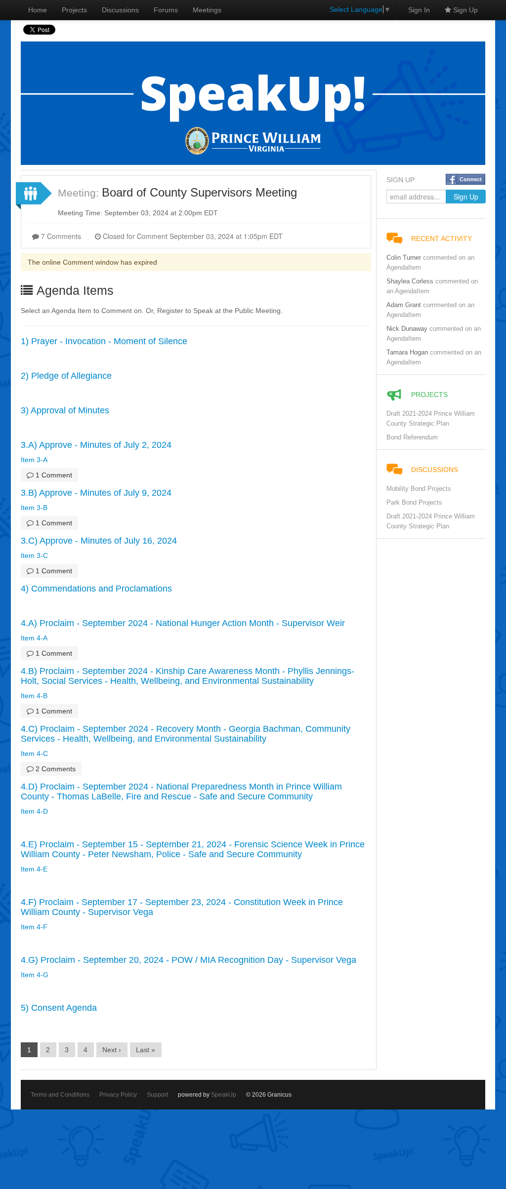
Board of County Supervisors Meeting (199, 192)
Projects (74, 10)
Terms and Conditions (60, 1094)
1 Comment (53, 475)
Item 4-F (34, 927)
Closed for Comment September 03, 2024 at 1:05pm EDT (192, 236)
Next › (111, 1050)
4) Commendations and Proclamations (96, 589)
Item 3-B (34, 508)
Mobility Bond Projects (418, 488)
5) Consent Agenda (59, 1008)
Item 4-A (34, 638)
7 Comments (60, 236)
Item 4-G (34, 975)
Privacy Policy (118, 1094)
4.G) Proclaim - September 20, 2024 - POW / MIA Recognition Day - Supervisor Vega (188, 960)
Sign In (419, 10)
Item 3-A (34, 460)
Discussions (120, 10)
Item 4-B (34, 696)
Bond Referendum (412, 437)
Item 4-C (34, 753)
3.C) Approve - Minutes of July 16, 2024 (99, 541)
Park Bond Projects (414, 502)
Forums (166, 10)
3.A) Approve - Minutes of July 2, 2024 (96, 445)
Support (157, 1094)
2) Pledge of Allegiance (66, 376)
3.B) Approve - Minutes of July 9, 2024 (96, 493)
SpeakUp (223, 1094)
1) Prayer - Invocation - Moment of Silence (104, 341)
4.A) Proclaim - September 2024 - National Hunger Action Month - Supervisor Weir (183, 623)
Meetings (207, 10)
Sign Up (464, 10)
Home (37, 10)
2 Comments (55, 769)
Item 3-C (34, 555)
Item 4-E (34, 869)
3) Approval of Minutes (65, 410)
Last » (145, 1050)
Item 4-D (34, 811)
